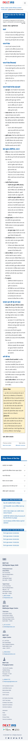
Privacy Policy (5, 717)
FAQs (3, 712)
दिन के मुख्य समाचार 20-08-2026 (11, 539)
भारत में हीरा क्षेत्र (6, 475)
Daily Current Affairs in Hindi (13, 7)
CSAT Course (5, 694)
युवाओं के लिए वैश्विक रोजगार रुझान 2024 (12, 470)
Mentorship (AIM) (6, 690)
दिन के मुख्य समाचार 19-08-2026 (11, 542)
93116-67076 (7, 624)
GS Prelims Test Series (7, 698)
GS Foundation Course (7, 685)
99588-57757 (7, 679)
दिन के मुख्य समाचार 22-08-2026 (11, 533)
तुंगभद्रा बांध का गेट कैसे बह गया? (10, 486)
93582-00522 (7, 652)
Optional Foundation (7, 704)
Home (2, 7)
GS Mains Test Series (7, 702)
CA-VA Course (5, 692)
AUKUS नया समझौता (7, 465)
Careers (4, 715)
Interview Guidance (7, 707)
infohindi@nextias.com (9, 626)
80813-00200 (7, 595)
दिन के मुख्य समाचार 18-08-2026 (11, 545)
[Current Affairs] (8, 2)
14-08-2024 (4, 9)
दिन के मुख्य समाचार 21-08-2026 (11, 536)
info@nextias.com (8, 597)
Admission (5, 710)
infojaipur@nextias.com (9, 654)
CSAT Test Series (6, 700)
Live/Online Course (7, 688)
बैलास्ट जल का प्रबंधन (7, 445)
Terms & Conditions (7, 719)
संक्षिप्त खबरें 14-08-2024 (20, 445)
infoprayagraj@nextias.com (10, 681)
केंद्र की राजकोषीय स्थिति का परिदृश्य (12, 503)
